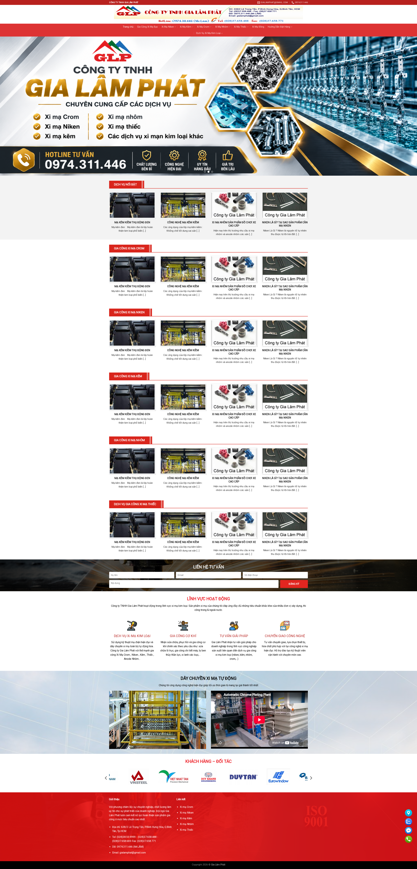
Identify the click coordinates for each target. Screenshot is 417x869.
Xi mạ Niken (187, 812)
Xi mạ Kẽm (186, 818)
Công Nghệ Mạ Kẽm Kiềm (183, 222)
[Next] (405, 106)
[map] (276, 825)
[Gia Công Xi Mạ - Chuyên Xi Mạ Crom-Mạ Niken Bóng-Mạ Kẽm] (208, 14)
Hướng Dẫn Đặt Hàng (279, 26)
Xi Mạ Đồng (258, 26)
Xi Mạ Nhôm (221, 26)
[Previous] (12, 106)
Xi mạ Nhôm (187, 824)
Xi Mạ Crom (203, 26)
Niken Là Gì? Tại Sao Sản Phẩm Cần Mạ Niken (285, 224)
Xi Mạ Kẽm (185, 26)
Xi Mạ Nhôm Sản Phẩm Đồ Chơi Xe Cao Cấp (234, 224)
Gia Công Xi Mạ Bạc (147, 26)
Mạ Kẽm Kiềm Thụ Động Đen (132, 222)
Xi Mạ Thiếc (240, 26)
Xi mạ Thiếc (186, 829)
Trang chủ (128, 26)
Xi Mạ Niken (168, 26)
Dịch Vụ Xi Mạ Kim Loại (208, 33)
